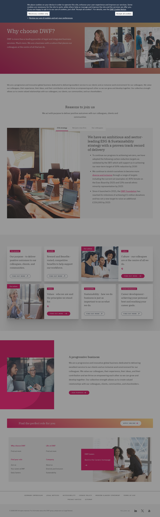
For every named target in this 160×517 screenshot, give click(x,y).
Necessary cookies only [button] (38, 13)
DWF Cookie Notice (118, 9)
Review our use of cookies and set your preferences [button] (51, 18)
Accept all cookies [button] (124, 13)
